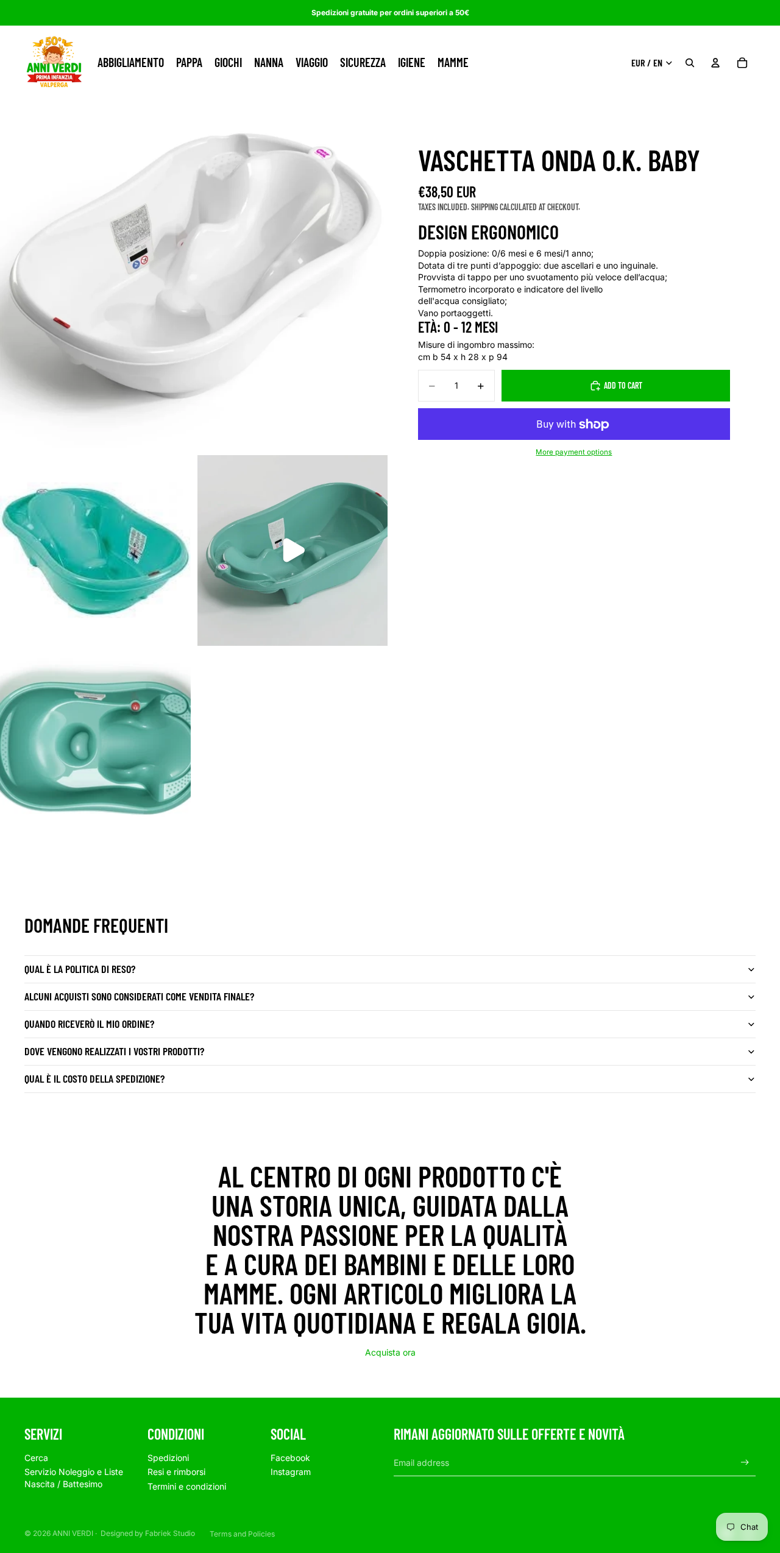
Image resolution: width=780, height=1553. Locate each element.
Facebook (290, 1457)
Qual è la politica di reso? (79, 968)
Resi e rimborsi (176, 1471)
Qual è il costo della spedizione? (94, 1078)
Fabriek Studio (170, 1533)
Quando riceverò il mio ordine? (89, 1023)
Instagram (291, 1471)
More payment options (574, 452)
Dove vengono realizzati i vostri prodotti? (114, 1051)
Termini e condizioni (186, 1486)
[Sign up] (745, 1462)
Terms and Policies (242, 1533)
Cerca (36, 1457)
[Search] (689, 62)
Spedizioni (168, 1457)
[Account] (715, 62)
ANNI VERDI (72, 1533)
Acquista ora (390, 1352)
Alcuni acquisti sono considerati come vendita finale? (139, 996)
